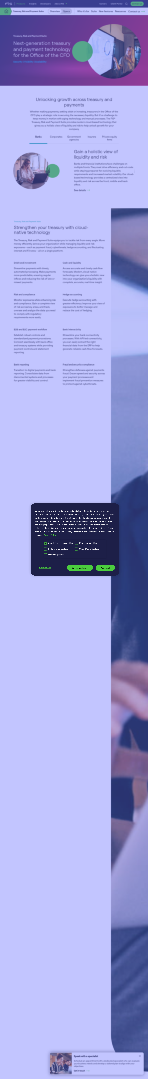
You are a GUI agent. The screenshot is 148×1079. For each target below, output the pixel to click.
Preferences (45, 567)
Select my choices (80, 568)
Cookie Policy (50, 535)
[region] (75, 539)
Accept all (105, 568)
